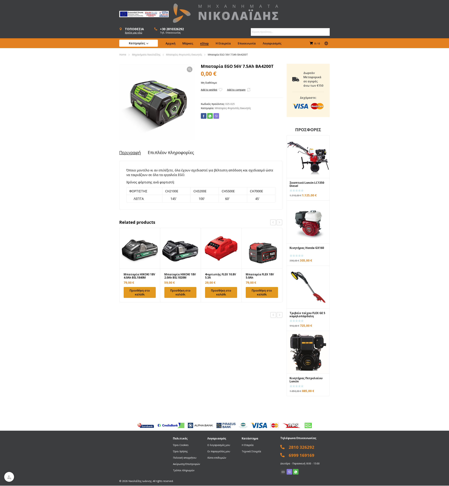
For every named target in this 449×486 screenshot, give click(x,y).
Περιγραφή (130, 152)
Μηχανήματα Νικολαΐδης (146, 54)
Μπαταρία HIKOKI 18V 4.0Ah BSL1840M (139, 275)
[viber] (289, 472)
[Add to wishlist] (220, 90)
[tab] (130, 152)
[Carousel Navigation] (276, 222)
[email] (283, 472)
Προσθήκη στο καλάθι (140, 292)
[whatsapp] (296, 472)
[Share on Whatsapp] (210, 116)
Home (122, 54)
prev (273, 222)
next (279, 222)
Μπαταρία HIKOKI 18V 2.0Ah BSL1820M (180, 275)
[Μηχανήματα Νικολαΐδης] (225, 13)
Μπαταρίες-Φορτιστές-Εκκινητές (184, 54)
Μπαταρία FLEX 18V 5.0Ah (260, 275)
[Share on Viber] (216, 116)
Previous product (273, 315)
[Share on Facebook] (203, 116)
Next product (279, 315)
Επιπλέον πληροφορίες (171, 152)
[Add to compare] (248, 90)
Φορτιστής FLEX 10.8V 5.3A (220, 275)
